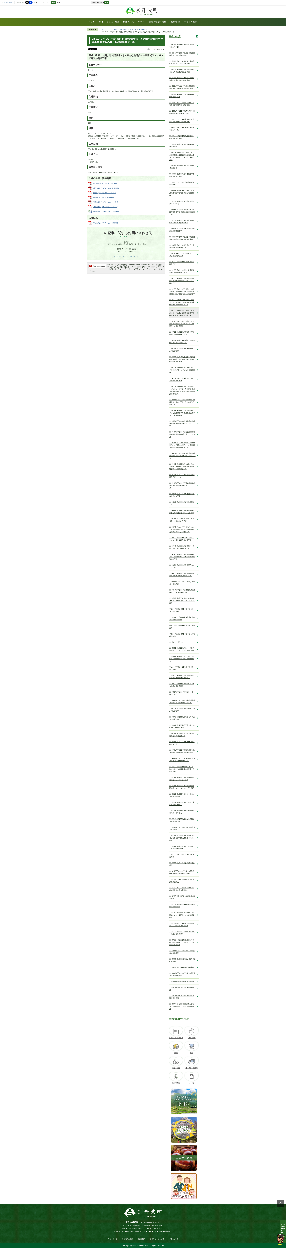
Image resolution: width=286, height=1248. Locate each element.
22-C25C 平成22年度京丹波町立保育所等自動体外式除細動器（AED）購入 (182, 838)
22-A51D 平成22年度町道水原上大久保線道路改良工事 (181, 685)
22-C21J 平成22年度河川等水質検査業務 (181, 856)
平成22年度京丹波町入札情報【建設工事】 (182, 627)
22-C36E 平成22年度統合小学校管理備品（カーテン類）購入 (181, 778)
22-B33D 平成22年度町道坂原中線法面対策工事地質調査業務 (181, 221)
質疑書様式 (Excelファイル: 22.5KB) (106, 211)
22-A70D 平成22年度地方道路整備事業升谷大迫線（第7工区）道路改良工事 (182, 600)
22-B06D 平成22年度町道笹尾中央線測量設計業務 (181, 95)
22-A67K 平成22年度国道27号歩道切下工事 (182, 566)
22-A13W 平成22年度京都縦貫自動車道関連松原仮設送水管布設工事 (182, 751)
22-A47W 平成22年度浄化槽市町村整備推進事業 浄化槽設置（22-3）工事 (182, 455)
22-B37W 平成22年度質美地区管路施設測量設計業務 (182, 618)
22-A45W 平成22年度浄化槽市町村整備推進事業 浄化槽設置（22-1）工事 (182, 434)
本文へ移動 (8, 2)
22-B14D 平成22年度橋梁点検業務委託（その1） (181, 129)
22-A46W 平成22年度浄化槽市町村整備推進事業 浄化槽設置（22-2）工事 (182, 485)
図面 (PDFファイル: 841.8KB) (103, 197)
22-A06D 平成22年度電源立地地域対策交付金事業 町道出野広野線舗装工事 (182, 212)
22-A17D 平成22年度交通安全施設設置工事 (181, 263)
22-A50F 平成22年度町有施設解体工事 (181, 503)
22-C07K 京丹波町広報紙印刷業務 (181, 967)
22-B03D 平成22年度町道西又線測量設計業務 (181, 145)
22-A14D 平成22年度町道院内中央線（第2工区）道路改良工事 (181, 547)
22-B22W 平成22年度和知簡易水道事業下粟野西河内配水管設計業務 (182, 87)
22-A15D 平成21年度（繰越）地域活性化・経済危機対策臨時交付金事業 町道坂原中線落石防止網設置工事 (182, 291)
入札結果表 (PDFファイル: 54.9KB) (105, 223)
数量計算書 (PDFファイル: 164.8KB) (106, 202)
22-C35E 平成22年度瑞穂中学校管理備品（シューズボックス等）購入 (181, 787)
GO (106, 2)
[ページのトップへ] (280, 1203)
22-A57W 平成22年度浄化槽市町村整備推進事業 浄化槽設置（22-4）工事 (182, 423)
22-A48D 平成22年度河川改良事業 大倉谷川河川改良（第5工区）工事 (182, 511)
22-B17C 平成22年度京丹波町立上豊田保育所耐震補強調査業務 (181, 104)
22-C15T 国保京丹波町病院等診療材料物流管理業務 (182, 905)
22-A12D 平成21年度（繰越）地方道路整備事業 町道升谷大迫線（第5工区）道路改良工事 (181, 323)
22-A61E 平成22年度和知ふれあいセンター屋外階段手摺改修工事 (181, 539)
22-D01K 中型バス (176, 642)
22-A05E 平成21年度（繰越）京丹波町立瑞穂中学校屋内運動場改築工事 (181, 193)
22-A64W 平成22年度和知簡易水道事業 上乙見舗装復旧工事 (182, 591)
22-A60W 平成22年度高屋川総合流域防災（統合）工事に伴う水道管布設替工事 (182, 402)
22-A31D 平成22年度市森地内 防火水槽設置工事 (182, 718)
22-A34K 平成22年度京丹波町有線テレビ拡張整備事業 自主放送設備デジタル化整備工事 (182, 412)
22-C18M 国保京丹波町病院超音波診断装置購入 (181, 880)
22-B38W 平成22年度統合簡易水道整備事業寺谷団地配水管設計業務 (182, 238)
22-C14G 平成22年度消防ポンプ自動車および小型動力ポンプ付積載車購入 (181, 915)
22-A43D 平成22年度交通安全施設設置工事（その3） (182, 476)
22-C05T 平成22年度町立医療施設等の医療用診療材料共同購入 (181, 676)
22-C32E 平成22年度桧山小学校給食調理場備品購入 (181, 795)
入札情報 (133, 29)
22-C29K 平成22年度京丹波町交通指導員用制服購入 (181, 803)
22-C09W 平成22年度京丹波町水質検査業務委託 (182, 952)
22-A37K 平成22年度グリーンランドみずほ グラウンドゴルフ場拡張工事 (182, 370)
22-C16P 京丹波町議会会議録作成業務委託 (182, 897)
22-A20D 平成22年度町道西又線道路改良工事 (182, 743)
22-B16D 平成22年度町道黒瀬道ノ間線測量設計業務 (181, 137)
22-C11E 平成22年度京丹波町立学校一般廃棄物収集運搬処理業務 (182, 872)
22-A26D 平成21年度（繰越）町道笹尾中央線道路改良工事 (181, 520)
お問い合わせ (173, 1239)
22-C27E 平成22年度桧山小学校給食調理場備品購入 (181, 820)
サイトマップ (112, 1239)
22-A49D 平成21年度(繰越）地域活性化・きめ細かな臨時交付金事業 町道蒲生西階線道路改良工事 (182, 445)
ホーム (102, 29)
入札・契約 (123, 29)
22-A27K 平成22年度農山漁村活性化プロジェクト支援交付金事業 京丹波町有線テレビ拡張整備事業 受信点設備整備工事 (182, 390)
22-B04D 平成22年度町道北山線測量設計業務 (181, 167)
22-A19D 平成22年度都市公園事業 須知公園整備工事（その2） (181, 271)
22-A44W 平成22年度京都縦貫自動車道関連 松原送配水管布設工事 (182, 701)
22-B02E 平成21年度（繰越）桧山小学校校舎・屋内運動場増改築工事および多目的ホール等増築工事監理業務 (181, 156)
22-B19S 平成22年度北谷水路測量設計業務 (181, 183)
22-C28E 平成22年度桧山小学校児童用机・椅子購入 (181, 812)
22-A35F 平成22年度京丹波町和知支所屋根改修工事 (181, 379)
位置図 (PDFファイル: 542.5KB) (104, 193)
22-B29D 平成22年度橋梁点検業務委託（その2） (181, 46)
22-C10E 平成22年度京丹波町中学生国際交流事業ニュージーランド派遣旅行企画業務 (181, 942)
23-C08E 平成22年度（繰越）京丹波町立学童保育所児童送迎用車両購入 (181, 658)
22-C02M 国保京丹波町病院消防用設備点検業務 (181, 997)
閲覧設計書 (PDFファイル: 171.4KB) (105, 207)
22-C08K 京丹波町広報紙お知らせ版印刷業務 (182, 960)
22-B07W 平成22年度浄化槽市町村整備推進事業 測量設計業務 (182, 112)
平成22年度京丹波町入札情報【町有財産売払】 (182, 635)
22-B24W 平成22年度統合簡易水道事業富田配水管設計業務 (182, 54)
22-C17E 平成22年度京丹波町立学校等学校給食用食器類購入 (181, 889)
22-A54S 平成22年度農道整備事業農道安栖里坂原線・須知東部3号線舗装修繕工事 (182, 556)
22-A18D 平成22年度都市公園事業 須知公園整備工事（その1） (181, 333)
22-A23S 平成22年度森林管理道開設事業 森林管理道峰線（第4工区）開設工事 (181, 280)
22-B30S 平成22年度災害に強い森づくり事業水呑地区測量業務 (181, 62)
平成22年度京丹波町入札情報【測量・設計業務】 (181, 610)
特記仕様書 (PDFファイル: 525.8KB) (106, 188)
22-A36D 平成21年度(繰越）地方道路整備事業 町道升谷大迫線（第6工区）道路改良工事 (182, 359)
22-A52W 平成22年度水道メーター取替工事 (182, 693)
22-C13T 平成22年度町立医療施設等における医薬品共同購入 (181, 924)
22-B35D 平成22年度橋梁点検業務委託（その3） (181, 202)
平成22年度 (143, 29)
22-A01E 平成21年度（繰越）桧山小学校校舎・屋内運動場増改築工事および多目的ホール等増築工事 (182, 529)
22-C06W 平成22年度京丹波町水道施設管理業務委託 (182, 974)
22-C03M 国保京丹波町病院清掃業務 (181, 988)
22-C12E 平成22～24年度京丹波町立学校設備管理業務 (182, 933)
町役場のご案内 (127, 1239)
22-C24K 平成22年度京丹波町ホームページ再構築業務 (181, 847)
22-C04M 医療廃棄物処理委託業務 (181, 981)
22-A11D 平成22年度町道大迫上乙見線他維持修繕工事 (181, 254)
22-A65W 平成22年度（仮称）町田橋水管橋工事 (182, 583)
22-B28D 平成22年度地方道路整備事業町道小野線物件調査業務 (181, 79)
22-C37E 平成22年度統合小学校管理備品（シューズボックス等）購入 (181, 649)
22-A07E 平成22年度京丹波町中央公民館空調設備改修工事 (181, 246)
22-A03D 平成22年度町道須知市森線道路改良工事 (182, 495)
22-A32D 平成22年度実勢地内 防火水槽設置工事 (182, 710)
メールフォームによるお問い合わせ (126, 256)
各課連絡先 (141, 1239)
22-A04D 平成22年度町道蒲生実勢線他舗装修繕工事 (182, 230)
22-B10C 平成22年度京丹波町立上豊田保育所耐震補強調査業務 (181, 120)
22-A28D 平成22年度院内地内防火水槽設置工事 (182, 350)
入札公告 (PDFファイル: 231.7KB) (105, 183)
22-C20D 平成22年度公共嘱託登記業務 (182, 864)
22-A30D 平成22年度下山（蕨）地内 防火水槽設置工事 (182, 726)
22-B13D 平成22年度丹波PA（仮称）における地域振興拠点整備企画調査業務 (181, 769)
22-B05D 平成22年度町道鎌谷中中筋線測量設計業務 (181, 175)
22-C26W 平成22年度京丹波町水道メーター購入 (182, 828)
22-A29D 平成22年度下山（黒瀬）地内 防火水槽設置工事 (182, 734)
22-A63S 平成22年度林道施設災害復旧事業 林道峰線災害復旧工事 (181, 574)
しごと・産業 (112, 29)
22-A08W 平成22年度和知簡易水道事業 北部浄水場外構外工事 (182, 759)
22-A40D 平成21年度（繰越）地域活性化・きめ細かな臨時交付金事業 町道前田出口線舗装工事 (181, 466)
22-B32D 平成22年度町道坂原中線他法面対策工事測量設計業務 (181, 70)
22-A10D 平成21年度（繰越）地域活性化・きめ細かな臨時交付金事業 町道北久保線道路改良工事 (181, 302)
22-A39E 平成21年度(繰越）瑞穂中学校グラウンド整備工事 (182, 341)
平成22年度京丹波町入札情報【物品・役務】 (181, 668)
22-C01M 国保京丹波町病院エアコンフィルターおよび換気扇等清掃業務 (181, 1006)
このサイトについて (157, 1239)
